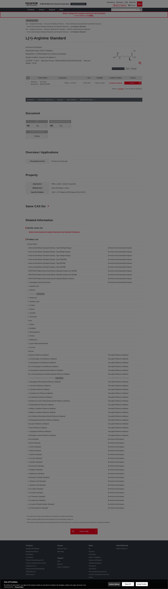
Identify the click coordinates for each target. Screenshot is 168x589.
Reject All (128, 584)
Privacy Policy (19, 587)
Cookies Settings (114, 584)
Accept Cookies (142, 584)
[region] (84, 584)
